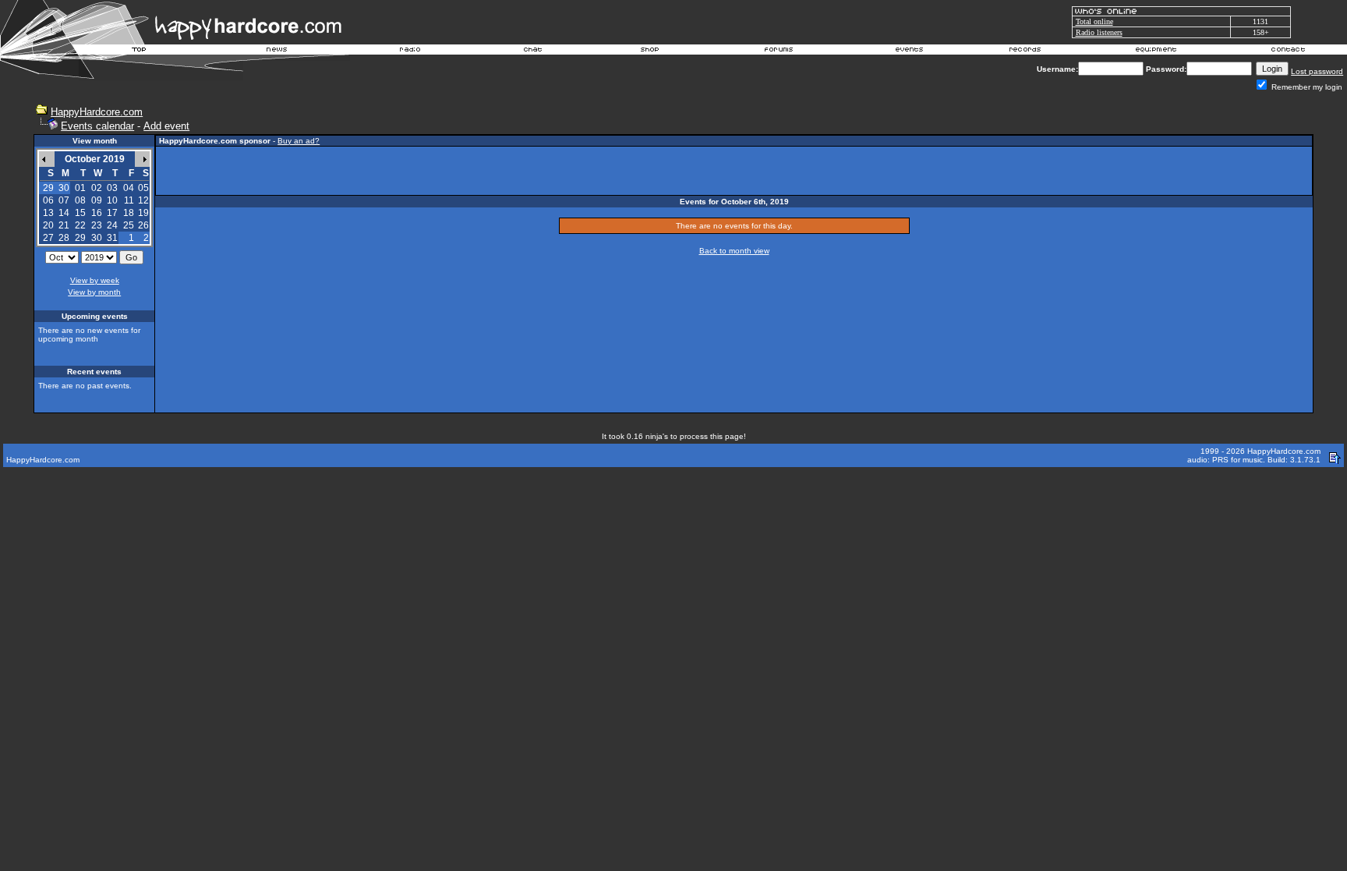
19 (143, 212)
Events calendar (97, 126)
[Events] (908, 51)
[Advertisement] (734, 170)
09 (96, 200)
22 (80, 225)
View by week (94, 280)
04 (128, 187)
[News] (275, 51)
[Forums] (779, 51)
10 (112, 200)
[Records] (1025, 51)
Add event (166, 126)
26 (143, 225)
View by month (94, 292)
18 (128, 212)
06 (48, 200)
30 (96, 237)
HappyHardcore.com (97, 112)
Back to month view (734, 250)
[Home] (140, 51)
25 (128, 225)
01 (80, 187)
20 (48, 225)
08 (80, 200)
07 (63, 200)
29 (80, 237)
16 (96, 212)
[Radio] (411, 51)
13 (48, 212)
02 (96, 187)
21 (63, 225)
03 (112, 187)
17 (112, 212)
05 (143, 187)
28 (63, 237)
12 (143, 200)
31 (112, 237)
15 (80, 212)
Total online (1094, 21)
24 (112, 225)
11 (129, 200)
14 (63, 212)
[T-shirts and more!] (650, 51)
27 (48, 237)
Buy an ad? (299, 140)
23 (96, 225)
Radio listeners (1099, 32)
